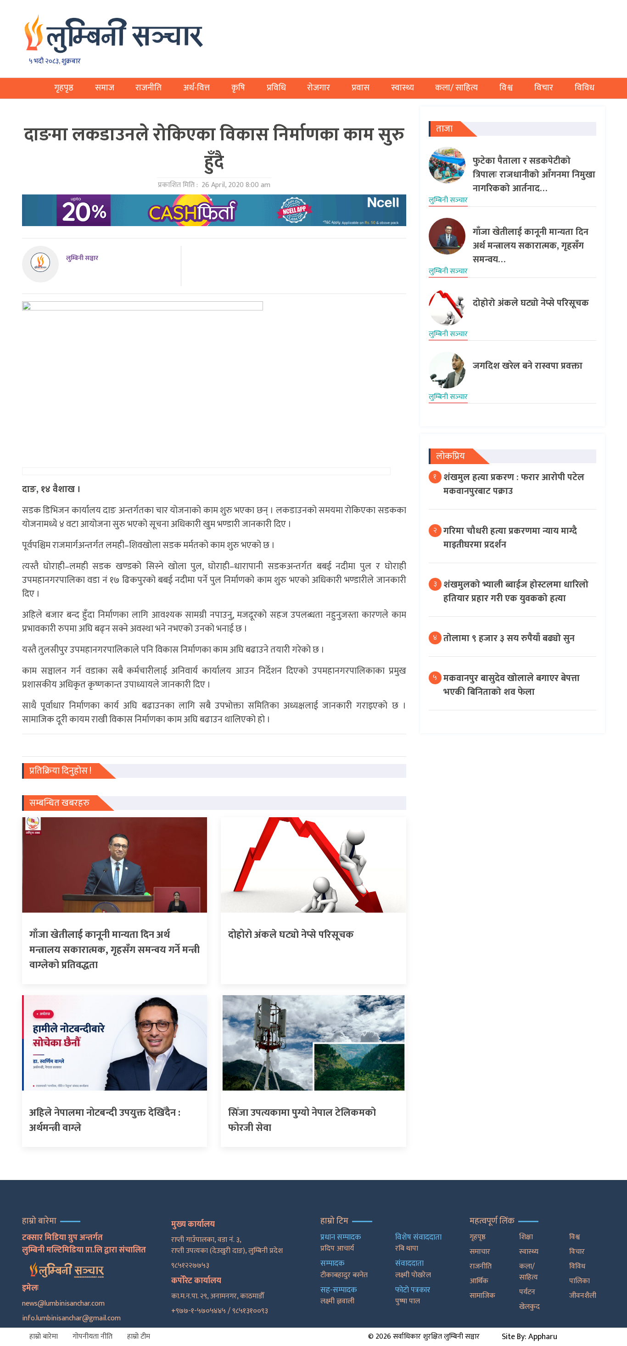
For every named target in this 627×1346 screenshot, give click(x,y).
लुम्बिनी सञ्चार (82, 258)
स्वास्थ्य (402, 88)
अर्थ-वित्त (196, 88)
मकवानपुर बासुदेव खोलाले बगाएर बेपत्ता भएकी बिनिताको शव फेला (511, 685)
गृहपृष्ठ (63, 88)
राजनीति (148, 88)
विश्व (506, 88)
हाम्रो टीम (138, 1336)
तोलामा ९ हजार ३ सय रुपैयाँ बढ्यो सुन (509, 638)
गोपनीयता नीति (92, 1336)
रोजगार (318, 88)
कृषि (238, 88)
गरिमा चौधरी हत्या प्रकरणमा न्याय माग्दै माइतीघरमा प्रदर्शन (510, 538)
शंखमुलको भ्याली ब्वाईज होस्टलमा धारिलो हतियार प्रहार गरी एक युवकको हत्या (515, 591)
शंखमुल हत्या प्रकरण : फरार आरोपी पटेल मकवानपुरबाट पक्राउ (513, 484)
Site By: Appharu (529, 1337)
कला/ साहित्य (456, 88)
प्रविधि (276, 88)
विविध (584, 88)
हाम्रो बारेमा (43, 1336)
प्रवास (360, 88)
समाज (104, 88)
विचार (543, 88)
